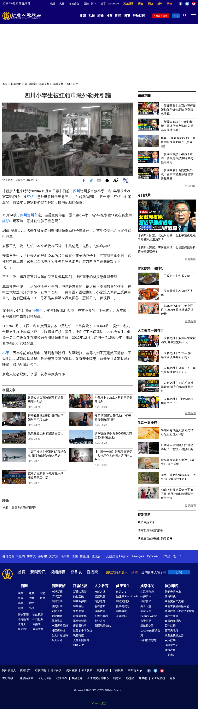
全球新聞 (57, 591)
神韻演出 (23, 629)
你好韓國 (145, 601)
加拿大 (31, 556)
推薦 (109, 15)
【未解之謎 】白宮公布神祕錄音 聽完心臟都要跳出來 (177, 386)
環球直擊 (44, 83)
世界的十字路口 (82, 630)
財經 (31, 602)
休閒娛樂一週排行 (151, 268)
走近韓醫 (121, 615)
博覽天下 (23, 624)
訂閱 (179, 572)
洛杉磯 (42, 556)
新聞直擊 (57, 611)
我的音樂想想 (148, 640)
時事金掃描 (80, 601)
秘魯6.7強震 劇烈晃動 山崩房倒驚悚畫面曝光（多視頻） (178, 142)
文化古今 (100, 620)
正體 (86, 3)
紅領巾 (32, 197)
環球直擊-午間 (61, 83)
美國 (20, 598)
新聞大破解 (80, 615)
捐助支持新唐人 (117, 572)
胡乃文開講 (123, 601)
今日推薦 (144, 195)
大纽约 (20, 556)
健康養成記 (123, 606)
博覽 (127, 15)
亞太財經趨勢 (60, 635)
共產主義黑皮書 (174, 635)
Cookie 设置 (99, 703)
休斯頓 (65, 556)
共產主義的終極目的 (177, 606)
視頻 (92, 15)
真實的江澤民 (173, 620)
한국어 (178, 556)
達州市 (32, 215)
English (124, 556)
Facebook (181, 4)
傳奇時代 (170, 596)
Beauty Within (148, 615)
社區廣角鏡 (58, 630)
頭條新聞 (144, 96)
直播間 (92, 572)
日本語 (166, 556)
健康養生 (123, 586)
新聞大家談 (80, 591)
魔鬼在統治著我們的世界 (180, 611)
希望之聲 (77, 678)
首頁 (5, 83)
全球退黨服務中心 (98, 678)
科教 (31, 607)
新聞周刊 (57, 615)
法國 (75, 556)
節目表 (76, 572)
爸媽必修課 (101, 615)
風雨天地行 (171, 630)
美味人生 (145, 611)
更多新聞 (190, 321)
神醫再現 (121, 611)
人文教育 (101, 586)
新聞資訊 (38, 572)
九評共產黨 (171, 615)
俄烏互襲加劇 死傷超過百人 (45, 433)
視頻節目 (16, 83)
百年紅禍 (170, 625)
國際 (20, 593)
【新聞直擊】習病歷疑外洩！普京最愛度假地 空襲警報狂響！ (177, 174)
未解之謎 (100, 591)
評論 (20, 602)
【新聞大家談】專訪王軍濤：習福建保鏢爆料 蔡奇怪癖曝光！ (177, 158)
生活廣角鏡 (147, 591)
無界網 (143, 678)
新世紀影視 (158, 678)
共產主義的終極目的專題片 (155, 538)
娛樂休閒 (147, 586)
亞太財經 (57, 640)
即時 (118, 15)
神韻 (52, 3)
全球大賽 (37, 629)
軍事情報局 (80, 620)
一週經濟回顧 (60, 625)
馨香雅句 (100, 606)
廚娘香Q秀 (146, 625)
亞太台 (96, 556)
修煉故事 (170, 649)
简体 (93, 3)
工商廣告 (170, 654)
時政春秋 (78, 606)
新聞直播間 (161, 15)
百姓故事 (170, 640)
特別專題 (144, 514)
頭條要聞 (23, 614)
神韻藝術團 (26, 678)
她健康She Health (127, 596)
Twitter (187, 4)
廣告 (140, 3)
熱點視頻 (37, 614)
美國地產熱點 (103, 625)
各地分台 (74, 3)
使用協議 (71, 670)
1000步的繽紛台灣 (150, 633)
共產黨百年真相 (174, 601)
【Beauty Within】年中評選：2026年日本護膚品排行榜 (177, 309)
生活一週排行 (147, 422)
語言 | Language (110, 3)
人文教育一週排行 (151, 330)
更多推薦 (190, 259)
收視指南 (40, 670)
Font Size (116, 180)
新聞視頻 (59, 586)
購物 (169, 3)
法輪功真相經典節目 (151, 530)
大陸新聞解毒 (81, 640)
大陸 (20, 607)
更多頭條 (190, 185)
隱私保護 (56, 670)
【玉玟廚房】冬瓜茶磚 (175, 275)
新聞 (83, 15)
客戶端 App (135, 670)
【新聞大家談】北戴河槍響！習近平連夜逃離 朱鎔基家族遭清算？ (177, 125)
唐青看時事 (80, 625)
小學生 (37, 310)
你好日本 (145, 596)
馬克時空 (78, 635)
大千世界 (145, 620)
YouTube (194, 4)
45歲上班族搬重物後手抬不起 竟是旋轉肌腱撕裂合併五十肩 (177, 493)
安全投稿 (87, 670)
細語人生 (78, 645)
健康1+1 (121, 591)
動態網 (130, 678)
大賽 (61, 3)
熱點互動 (78, 596)
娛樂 (42, 593)
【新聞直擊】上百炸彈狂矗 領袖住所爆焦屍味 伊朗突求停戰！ (178, 109)
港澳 (31, 593)
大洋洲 (53, 556)
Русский (153, 556)
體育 (42, 598)
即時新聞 (23, 619)
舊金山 (84, 556)
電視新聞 (30, 83)
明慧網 (117, 678)
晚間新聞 (57, 606)
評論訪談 (139, 15)
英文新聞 (128, 3)
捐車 (159, 3)
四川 (76, 191)
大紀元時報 (44, 678)
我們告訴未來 (146, 522)
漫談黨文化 (171, 645)
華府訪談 (57, 620)
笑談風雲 (100, 596)
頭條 (100, 15)
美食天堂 (145, 606)
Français (138, 556)
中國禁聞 (57, 601)
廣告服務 (102, 670)
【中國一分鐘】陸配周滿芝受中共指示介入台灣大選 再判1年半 (113, 455)
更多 (172, 678)
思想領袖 (78, 611)
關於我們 (25, 670)
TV (176, 15)
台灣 (31, 598)
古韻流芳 (100, 601)
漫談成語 (100, 611)
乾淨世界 (61, 678)
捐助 (150, 3)
